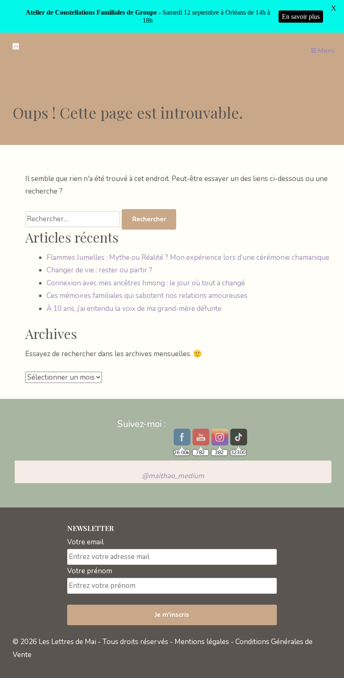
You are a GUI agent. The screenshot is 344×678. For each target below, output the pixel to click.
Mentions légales (202, 642)
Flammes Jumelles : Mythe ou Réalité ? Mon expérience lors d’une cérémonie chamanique (188, 257)
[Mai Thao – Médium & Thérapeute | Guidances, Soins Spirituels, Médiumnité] (16, 47)
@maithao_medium (173, 476)
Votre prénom (89, 571)
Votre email (85, 542)
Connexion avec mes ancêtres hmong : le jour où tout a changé (146, 283)
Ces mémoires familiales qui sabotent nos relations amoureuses (147, 295)
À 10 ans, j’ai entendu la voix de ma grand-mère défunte (134, 308)
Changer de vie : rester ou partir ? (99, 270)
